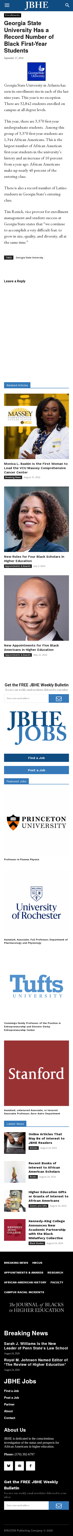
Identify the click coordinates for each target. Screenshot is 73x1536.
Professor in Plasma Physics (21, 859)
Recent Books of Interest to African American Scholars (44, 1167)
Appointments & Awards (18, 566)
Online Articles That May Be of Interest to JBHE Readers (46, 1138)
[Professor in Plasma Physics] (36, 822)
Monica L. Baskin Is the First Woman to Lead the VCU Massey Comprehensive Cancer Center (36, 468)
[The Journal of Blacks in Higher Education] (36, 6)
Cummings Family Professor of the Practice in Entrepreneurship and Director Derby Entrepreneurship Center (32, 1027)
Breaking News (13, 477)
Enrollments (12, 15)
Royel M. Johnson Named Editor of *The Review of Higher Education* (36, 1362)
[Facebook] (30, 1465)
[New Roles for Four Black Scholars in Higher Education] (36, 519)
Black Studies (37, 1243)
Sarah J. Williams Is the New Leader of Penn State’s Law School (36, 1346)
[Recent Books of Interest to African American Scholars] (15, 1172)
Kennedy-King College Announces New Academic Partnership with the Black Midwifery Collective (47, 1229)
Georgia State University (29, 257)
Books (33, 1176)
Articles (34, 1147)
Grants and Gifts (38, 1205)
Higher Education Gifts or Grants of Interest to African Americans (48, 1196)
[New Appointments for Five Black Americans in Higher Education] (36, 608)
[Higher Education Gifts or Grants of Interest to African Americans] (15, 1201)
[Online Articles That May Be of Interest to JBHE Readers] (15, 1143)
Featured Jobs (16, 781)
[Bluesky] (8, 1465)
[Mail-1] (19, 1465)
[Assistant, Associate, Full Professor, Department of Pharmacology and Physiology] (36, 902)
